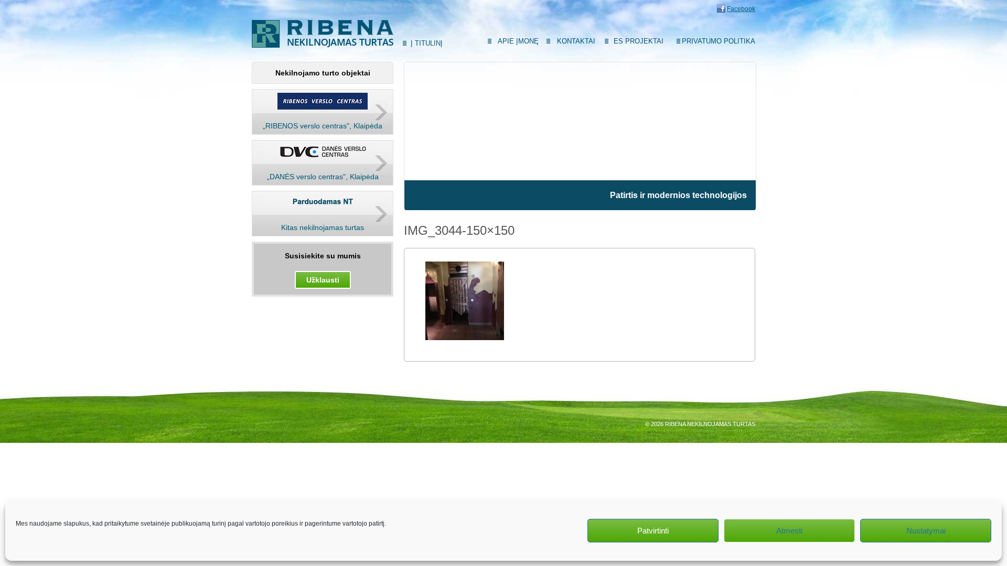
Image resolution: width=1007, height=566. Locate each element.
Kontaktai (576, 41)
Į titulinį (427, 43)
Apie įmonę (518, 41)
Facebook (741, 9)
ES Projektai (638, 41)
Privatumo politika (718, 41)
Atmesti (789, 530)
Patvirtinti (653, 530)
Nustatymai (926, 530)
